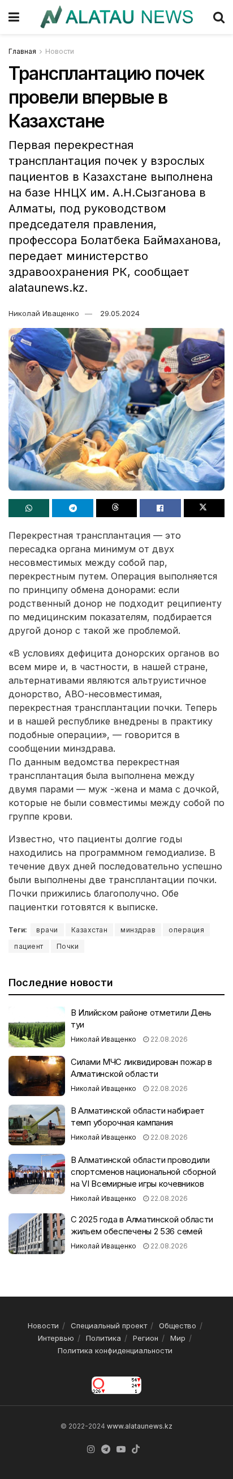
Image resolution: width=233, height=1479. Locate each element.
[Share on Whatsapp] (28, 508)
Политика (103, 1337)
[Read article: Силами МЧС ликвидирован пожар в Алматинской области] (36, 1076)
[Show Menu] (13, 17)
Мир (177, 1337)
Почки (68, 946)
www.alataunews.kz (139, 1426)
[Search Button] (219, 17)
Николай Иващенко (43, 313)
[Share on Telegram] (72, 508)
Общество (177, 1325)
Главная (22, 51)
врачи (47, 930)
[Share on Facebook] (160, 508)
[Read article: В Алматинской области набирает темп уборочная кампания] (36, 1125)
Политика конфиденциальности (115, 1350)
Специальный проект (109, 1325)
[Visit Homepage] (116, 17)
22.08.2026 (168, 1039)
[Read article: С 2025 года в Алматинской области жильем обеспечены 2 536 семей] (36, 1233)
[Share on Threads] (116, 508)
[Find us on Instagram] (91, 1449)
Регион (145, 1337)
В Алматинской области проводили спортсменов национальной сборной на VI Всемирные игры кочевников (143, 1171)
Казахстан (89, 930)
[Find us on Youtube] (121, 1449)
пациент (29, 946)
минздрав (138, 930)
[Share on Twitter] (204, 508)
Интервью (56, 1337)
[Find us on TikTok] (136, 1449)
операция (186, 930)
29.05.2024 (120, 313)
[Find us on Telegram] (105, 1449)
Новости (59, 51)
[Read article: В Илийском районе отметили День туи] (36, 1027)
